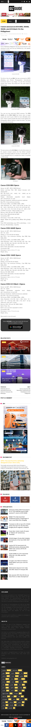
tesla (3, 705)
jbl (12, 696)
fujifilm (12, 687)
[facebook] (22, 1)
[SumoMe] (29, 725)
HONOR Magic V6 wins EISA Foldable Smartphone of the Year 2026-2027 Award (19, 540)
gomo (22, 699)
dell (19, 696)
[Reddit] (11, 725)
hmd (3, 702)
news (6, 35)
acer (3, 684)
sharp (20, 687)
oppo (3, 673)
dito (20, 684)
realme (4, 676)
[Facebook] (6, 725)
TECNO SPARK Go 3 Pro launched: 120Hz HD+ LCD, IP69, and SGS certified (18, 555)
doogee (16, 693)
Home (3, 21)
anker (14, 699)
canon (2, 35)
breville (11, 705)
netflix (3, 690)
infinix (12, 679)
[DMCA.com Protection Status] (6, 663)
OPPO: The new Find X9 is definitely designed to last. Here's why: (12, 462)
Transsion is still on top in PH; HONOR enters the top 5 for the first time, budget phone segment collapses (19, 525)
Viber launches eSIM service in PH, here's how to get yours (15, 379)
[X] (15, 725)
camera (25, 33)
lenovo (4, 682)
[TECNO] (15, 721)
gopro (19, 702)
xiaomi (12, 673)
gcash (11, 684)
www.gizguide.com (6, 714)
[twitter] (27, 1)
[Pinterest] (20, 725)
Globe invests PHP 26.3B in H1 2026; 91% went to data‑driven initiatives (15, 364)
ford (3, 708)
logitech (4, 696)
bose (19, 705)
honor (4, 342)
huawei (4, 670)
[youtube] (29, 1)
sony (21, 682)
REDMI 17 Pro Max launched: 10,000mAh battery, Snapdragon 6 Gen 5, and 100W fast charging (19, 518)
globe (3, 356)
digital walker (5, 693)
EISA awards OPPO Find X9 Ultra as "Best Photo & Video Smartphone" (19, 575)
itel (20, 690)
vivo (22, 673)
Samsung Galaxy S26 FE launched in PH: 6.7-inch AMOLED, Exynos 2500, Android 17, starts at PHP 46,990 (19, 511)
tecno (13, 682)
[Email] (24, 725)
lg (20, 679)
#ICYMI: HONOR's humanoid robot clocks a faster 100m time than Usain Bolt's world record (14, 349)
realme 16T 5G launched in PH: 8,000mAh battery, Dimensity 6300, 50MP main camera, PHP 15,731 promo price (19, 548)
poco (3, 687)
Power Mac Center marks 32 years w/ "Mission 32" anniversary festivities (19, 532)
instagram (4, 699)
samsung (15, 670)
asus (3, 679)
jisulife (10, 708)
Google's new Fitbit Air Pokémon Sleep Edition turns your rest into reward (18, 562)
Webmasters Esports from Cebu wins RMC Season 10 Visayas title (18, 568)
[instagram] (24, 1)
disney (11, 702)
